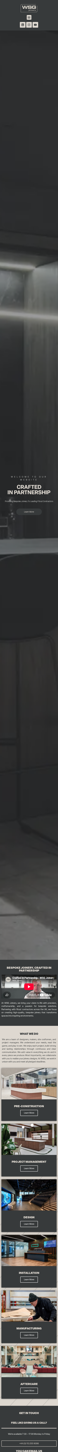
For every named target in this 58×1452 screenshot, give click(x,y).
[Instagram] (29, 25)
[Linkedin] (22, 25)
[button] (29, 17)
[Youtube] (35, 25)
